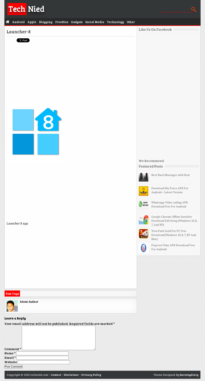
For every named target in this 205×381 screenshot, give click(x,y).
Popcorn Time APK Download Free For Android (173, 247)
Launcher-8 (19, 31)
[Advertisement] (71, 74)
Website (10, 362)
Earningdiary (189, 375)
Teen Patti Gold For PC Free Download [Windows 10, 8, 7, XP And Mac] (173, 235)
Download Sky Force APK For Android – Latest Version (169, 190)
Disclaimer (71, 375)
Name (10, 353)
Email (10, 357)
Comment (12, 349)
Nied (26, 8)
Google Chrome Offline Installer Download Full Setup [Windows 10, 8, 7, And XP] (174, 221)
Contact (56, 375)
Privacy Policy (91, 375)
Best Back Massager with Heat (170, 175)
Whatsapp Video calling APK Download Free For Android (169, 204)
